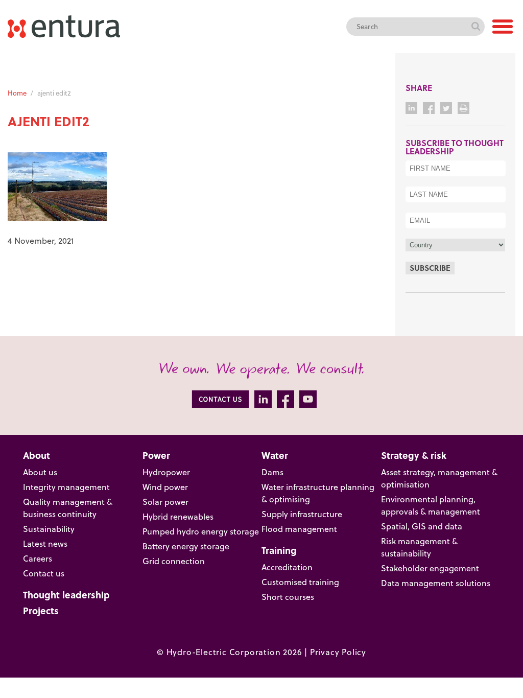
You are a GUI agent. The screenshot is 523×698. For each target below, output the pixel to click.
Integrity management (66, 487)
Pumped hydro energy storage (200, 531)
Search (475, 26)
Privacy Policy (338, 652)
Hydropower (166, 472)
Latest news (45, 543)
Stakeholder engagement (430, 568)
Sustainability (49, 528)
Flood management (299, 528)
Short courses (288, 596)
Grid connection (173, 561)
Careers (37, 558)
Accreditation (287, 567)
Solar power (165, 501)
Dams (272, 472)
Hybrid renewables (177, 516)
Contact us (43, 573)
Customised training (300, 582)
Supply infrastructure (302, 514)
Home (17, 93)
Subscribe (430, 267)
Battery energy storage (185, 546)
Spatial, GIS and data (421, 526)
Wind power (165, 487)
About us (40, 472)
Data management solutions (435, 583)
